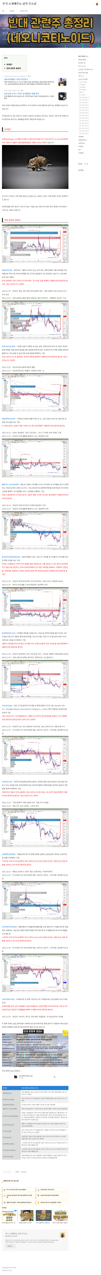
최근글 (80, 164)
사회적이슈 (81, 143)
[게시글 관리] (10, 1172)
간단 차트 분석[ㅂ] (84, 113)
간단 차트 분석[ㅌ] (84, 128)
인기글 (86, 164)
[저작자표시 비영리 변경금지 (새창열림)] (24, 1172)
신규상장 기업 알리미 (84, 69)
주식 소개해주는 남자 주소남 (19, 3)
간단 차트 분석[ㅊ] (84, 123)
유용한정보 (81, 140)
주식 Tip (81, 66)
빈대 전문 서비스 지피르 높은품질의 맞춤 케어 (21, 93)
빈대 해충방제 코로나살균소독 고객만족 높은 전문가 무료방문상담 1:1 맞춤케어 (29, 97)
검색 (92, 3)
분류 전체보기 (82, 56)
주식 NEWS (82, 95)
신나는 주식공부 (83, 79)
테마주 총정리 (82, 60)
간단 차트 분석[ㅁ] (84, 110)
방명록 (12, 11)
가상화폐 (80, 137)
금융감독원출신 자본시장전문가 (16, 79)
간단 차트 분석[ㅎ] (84, 133)
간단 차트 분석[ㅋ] (84, 126)
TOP (97, 1268)
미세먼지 (80, 146)
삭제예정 (80, 153)
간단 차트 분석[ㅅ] (84, 115)
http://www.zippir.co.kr (12, 90)
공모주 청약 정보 (83, 73)
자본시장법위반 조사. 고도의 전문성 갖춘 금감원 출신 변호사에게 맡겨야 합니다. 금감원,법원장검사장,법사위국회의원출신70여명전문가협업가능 (29, 83)
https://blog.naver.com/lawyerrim (15, 76)
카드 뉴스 (81, 76)
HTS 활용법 (82, 85)
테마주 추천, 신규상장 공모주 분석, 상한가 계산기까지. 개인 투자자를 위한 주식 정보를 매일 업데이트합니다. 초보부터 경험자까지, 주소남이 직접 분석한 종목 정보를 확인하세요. (31, 1241)
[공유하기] (8, 1172)
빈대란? (9, 64)
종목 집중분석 (83, 90)
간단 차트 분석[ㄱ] (84, 100)
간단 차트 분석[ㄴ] (84, 102)
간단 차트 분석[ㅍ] (84, 131)
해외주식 (81, 92)
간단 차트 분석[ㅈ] (84, 120)
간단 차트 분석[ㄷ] (84, 105)
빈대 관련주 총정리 (14, 68)
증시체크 (81, 63)
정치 (79, 150)
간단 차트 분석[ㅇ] (84, 118)
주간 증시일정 (83, 82)
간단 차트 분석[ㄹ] (84, 108)
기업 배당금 (82, 87)
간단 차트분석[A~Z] (84, 97)
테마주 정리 (24, 11)
